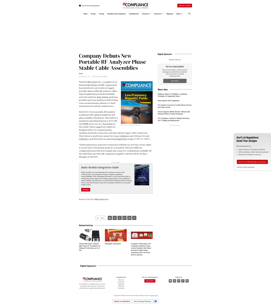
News (81, 73)
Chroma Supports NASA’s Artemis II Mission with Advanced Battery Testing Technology (174, 113)
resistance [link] (124, 136)
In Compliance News (100, 76)
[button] (189, 13)
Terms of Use (154, 295)
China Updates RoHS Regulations (168, 101)
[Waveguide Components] (116, 235)
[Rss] (187, 280)
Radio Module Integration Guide (100, 167)
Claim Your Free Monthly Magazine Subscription (252, 162)
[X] (115, 218)
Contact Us (121, 282)
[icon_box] (89, 6)
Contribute (121, 288)
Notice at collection (122, 301)
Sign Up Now (175, 81)
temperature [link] (121, 139)
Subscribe (121, 284)
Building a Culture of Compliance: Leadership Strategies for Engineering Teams (172, 95)
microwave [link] (92, 85)
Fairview (90, 199)
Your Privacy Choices (142, 301)
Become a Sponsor (175, 60)
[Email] (124, 218)
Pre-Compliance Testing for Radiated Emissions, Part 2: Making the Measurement (174, 119)
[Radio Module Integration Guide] (142, 175)
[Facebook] (120, 218)
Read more (86, 190)
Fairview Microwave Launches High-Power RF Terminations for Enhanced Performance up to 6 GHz (89, 247)
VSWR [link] (85, 124)
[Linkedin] (110, 218)
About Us (121, 280)
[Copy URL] (134, 218)
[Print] (129, 218)
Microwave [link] (92, 82)
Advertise (121, 286)
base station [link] (102, 97)
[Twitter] (178, 280)
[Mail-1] (170, 280)
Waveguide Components (113, 244)
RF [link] (103, 85)
